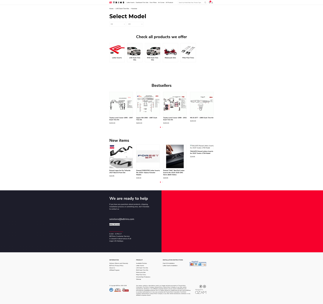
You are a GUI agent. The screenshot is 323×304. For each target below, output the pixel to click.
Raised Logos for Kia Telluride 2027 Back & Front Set (119, 171)
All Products (169, 2)
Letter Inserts (130, 2)
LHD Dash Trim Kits (122, 9)
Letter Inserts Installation (170, 266)
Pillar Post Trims (141, 275)
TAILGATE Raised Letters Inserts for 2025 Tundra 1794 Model (201, 152)
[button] (160, 127)
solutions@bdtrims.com (121, 219)
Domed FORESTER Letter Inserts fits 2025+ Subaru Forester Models (148, 172)
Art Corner (161, 2)
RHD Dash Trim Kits (142, 270)
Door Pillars (153, 2)
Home (111, 9)
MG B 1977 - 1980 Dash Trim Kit (201, 118)
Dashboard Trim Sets (142, 2)
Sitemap (138, 279)
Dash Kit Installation (169, 263)
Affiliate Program (114, 270)
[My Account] (212, 2)
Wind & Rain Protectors (143, 277)
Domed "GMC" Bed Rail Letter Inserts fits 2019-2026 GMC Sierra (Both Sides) (174, 172)
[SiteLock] (118, 290)
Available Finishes (141, 263)
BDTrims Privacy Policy (116, 266)
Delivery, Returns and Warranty (118, 263)
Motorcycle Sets (141, 272)
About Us (112, 268)
